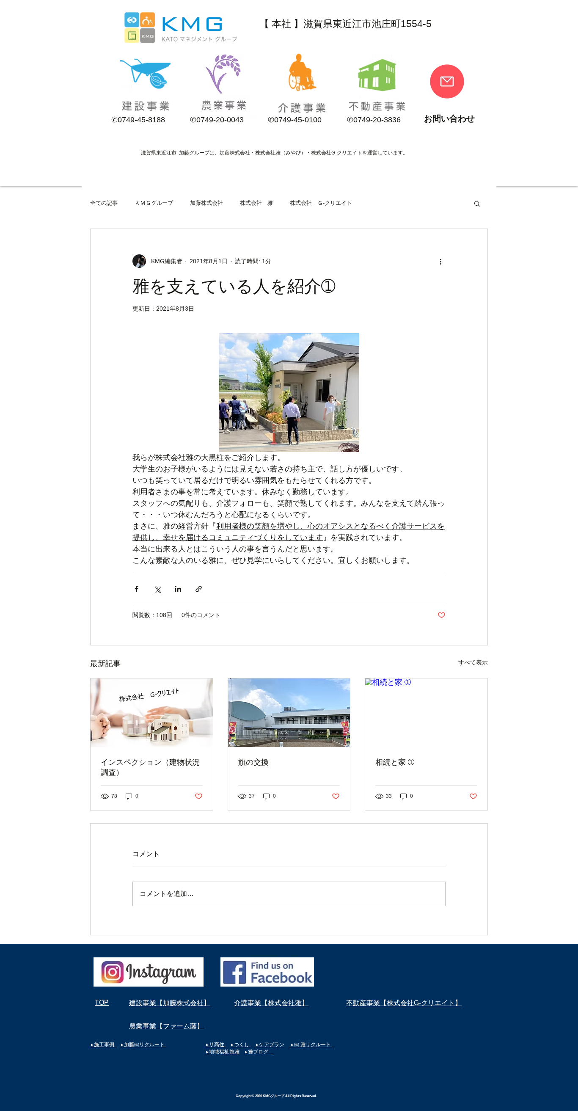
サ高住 (217, 1045)
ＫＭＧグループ (154, 203)
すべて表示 (473, 662)
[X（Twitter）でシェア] (157, 589)
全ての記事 (104, 203)
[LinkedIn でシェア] (178, 589)
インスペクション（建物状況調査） (150, 767)
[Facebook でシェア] (136, 589)
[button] (477, 203)
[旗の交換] (289, 712)
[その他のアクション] (440, 261)
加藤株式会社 (206, 203)
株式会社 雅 (256, 203)
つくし (242, 1045)
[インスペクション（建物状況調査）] (152, 712)
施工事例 (105, 1045)
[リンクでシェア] (199, 589)
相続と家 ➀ (394, 762)
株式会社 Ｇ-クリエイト (321, 203)
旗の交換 (253, 762)
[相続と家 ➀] (426, 712)
